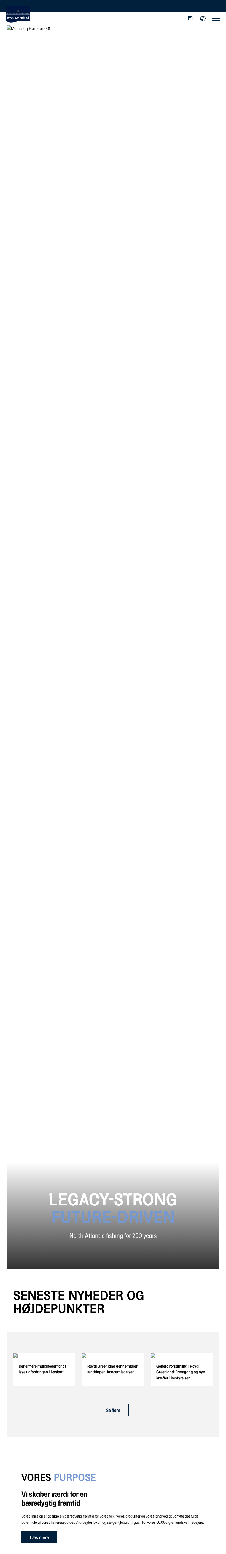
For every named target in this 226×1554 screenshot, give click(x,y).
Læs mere (39, 1537)
